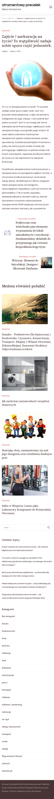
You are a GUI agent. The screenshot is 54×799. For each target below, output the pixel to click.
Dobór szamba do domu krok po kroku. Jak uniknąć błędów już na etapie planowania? (25, 548)
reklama (6, 697)
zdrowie (6, 763)
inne (4, 660)
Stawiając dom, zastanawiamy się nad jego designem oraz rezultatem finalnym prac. (27, 454)
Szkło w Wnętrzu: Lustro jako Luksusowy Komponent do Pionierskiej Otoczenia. (26, 509)
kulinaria (6, 667)
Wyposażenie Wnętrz (12, 756)
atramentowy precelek (21, 5)
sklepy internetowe (11, 726)
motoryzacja (8, 675)
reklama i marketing (12, 704)
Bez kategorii (8, 616)
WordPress (36, 791)
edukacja (6, 653)
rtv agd (5, 719)
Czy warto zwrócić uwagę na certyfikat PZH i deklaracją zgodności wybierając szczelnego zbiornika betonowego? (27, 561)
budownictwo (8, 631)
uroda (5, 741)
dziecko (6, 645)
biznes (5, 623)
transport (6, 734)
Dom (4, 638)
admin (5, 51)
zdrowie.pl (7, 770)
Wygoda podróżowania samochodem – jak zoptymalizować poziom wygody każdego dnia (23, 596)
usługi (6, 31)
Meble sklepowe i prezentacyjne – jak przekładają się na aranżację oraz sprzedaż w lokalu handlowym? (26, 585)
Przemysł (6, 689)
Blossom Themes (9, 791)
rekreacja (6, 712)
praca (4, 682)
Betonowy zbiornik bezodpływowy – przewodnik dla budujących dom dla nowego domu (25, 574)
